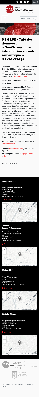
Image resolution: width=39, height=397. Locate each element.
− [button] (4, 208)
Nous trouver (8, 200)
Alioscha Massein (16, 149)
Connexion (6, 384)
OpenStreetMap (26, 221)
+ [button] (4, 205)
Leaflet (18, 221)
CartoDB (34, 221)
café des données (20, 76)
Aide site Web (18, 384)
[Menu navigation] (5, 18)
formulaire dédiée (8, 144)
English (35, 2)
